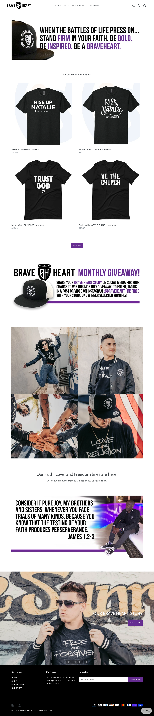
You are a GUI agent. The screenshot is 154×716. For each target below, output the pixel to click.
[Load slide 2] (75, 662)
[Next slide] (80, 662)
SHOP (14, 681)
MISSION (136, 623)
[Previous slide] (68, 662)
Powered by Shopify (44, 710)
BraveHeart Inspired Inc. (27, 710)
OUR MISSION (17, 684)
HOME (14, 677)
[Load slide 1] (73, 662)
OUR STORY (16, 688)
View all (77, 245)
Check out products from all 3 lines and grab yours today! (77, 480)
